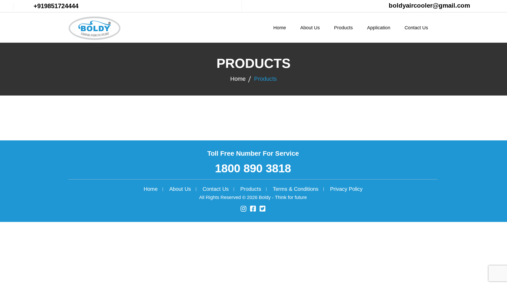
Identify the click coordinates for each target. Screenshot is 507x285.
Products (265, 78)
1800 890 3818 (253, 168)
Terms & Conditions (295, 189)
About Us (310, 27)
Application (378, 27)
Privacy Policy (346, 189)
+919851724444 (56, 6)
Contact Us (416, 27)
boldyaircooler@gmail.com (429, 5)
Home (279, 27)
